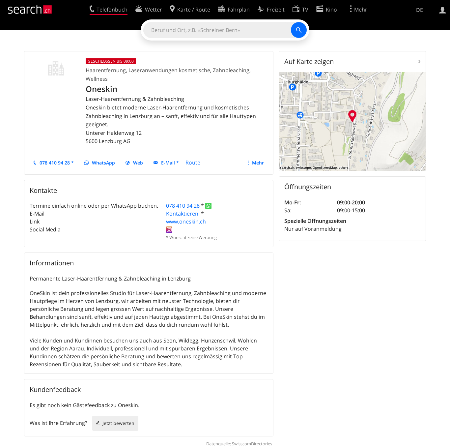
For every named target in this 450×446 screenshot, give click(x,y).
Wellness (97, 78)
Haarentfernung (106, 70)
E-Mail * (170, 163)
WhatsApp (103, 163)
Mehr (258, 163)
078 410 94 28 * (57, 163)
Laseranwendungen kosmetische (169, 70)
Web (138, 163)
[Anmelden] (442, 9)
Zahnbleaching (231, 70)
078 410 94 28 (183, 205)
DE (419, 10)
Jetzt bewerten (118, 423)
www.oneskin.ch (186, 221)
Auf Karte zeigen (309, 61)
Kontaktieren (183, 213)
